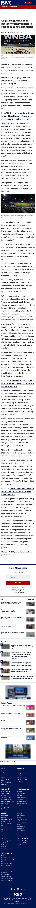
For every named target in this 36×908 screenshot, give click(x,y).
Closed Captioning (6, 828)
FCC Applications (5, 832)
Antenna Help (5, 834)
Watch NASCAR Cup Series (6, 866)
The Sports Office (6, 797)
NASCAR (3, 847)
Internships (4, 826)
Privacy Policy (20, 591)
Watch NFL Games (6, 858)
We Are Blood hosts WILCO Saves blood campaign (11, 736)
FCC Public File (5, 830)
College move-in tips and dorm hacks (11, 713)
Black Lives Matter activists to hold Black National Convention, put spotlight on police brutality (17, 116)
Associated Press (5, 30)
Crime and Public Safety (5, 779)
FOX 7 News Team (6, 822)
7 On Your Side (21, 793)
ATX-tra (19, 806)
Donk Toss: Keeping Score (8, 721)
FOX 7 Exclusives (23, 789)
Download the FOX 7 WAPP (22, 819)
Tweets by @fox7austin (7, 761)
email (24, 889)
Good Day (20, 768)
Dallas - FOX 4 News (22, 841)
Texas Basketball (6, 849)
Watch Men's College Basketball (7, 871)
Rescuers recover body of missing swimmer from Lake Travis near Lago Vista (12, 633)
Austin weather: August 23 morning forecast (13, 705)
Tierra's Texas (5, 793)
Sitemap (3, 784)
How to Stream (5, 791)
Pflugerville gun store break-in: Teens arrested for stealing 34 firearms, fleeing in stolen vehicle (21, 663)
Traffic (3, 773)
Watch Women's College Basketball (6, 875)
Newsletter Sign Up (6, 819)
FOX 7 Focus (20, 795)
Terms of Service (19, 592)
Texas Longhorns (6, 841)
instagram (18, 889)
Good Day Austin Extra (7, 801)
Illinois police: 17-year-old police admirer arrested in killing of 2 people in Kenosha (17, 383)
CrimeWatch (20, 791)
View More (30, 599)
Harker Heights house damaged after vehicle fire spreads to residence (11, 603)
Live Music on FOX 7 (22, 777)
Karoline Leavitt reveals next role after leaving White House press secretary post (12, 618)
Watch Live (28, 2)
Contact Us (4, 817)
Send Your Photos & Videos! (22, 823)
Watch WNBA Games (7, 878)
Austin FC (3, 843)
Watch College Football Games (7, 860)
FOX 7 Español (5, 795)
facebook (11, 889)
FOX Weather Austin (6, 799)
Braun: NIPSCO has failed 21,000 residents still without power (12, 625)
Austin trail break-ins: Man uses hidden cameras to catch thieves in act (22, 647)
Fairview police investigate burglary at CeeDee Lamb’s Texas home (11, 610)
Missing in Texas (21, 801)
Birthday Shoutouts (22, 771)
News (3, 768)
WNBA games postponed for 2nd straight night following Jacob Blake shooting (17, 491)
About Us (4, 813)
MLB (2, 845)
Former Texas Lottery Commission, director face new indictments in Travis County (22, 678)
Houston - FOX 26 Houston (21, 843)
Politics (3, 777)
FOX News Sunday (6, 782)
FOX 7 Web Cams (21, 826)
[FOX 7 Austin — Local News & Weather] (6, 3)
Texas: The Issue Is (22, 797)
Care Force (20, 799)
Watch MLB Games (6, 863)
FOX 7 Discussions (22, 804)
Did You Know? (21, 830)
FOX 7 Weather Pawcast (21, 816)
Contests (19, 781)
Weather (20, 813)
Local (2, 771)
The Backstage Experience (5, 808)
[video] (30, 707)
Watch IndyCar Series (7, 869)
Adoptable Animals (22, 779)
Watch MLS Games (6, 880)
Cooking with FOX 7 (22, 775)
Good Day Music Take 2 (7, 804)
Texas (3, 775)
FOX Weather (20, 828)
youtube (21, 889)
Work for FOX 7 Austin (7, 824)
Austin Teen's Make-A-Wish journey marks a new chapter (13, 729)
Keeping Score (20, 773)
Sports (11, 30)
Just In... (4, 599)
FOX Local (5, 789)
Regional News (22, 838)
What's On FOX (5, 815)
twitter (14, 889)
